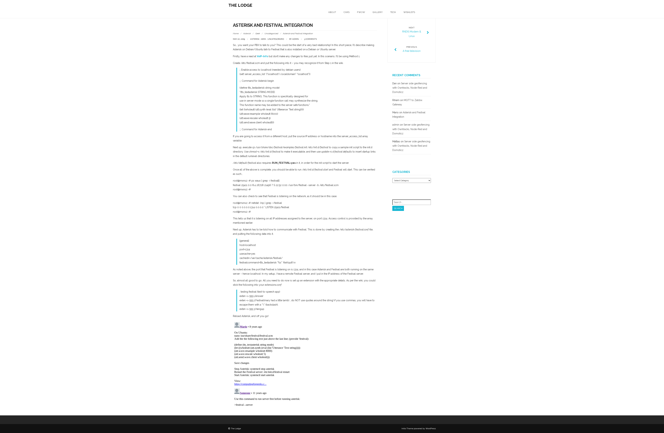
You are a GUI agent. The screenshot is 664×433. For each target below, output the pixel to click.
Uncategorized (271, 33)
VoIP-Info (262, 56)
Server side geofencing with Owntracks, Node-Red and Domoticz (409, 87)
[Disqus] (305, 364)
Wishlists (409, 12)
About (332, 12)
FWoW (361, 12)
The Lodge (240, 5)
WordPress (431, 428)
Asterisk (247, 33)
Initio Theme (407, 428)
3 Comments (310, 39)
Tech (393, 12)
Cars (346, 12)
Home (236, 33)
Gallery (378, 12)
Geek (257, 33)
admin (295, 39)
